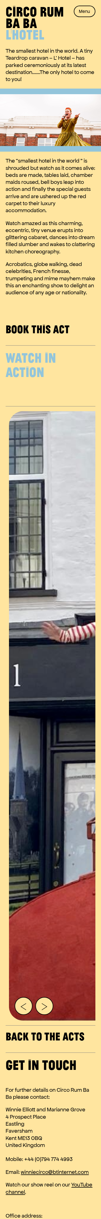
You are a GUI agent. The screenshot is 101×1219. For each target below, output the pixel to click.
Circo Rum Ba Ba (35, 17)
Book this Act (38, 329)
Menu (84, 11)
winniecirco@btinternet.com (55, 1172)
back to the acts (45, 1036)
